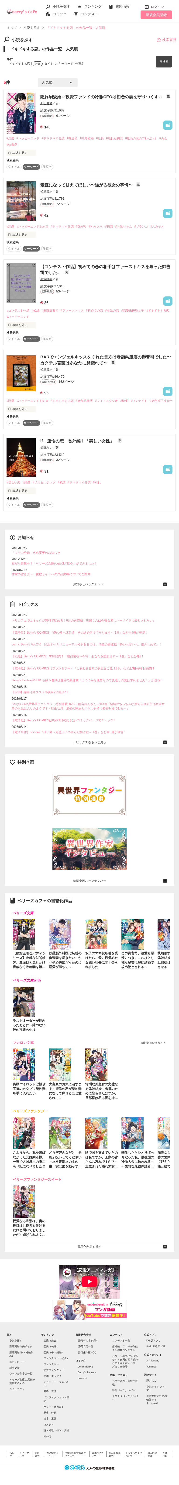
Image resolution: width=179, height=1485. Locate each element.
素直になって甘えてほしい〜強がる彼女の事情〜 (87, 185)
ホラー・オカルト (54, 1406)
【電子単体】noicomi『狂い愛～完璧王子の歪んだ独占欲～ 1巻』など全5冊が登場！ (69, 732)
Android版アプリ (155, 1346)
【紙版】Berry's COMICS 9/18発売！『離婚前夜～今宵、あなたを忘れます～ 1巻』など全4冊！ (78, 656)
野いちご (151, 1380)
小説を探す (61, 6)
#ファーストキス (72, 310)
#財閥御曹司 (50, 310)
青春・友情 (50, 1391)
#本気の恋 (112, 310)
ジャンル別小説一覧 (20, 1373)
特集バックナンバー (123, 1390)
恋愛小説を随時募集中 (151, 1043)
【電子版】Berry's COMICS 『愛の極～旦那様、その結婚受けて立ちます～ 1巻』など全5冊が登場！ (80, 632)
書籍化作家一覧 (87, 1352)
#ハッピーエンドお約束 (32, 226)
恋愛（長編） (51, 1346)
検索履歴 (169, 40)
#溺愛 (10, 138)
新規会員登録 (156, 15)
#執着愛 (12, 144)
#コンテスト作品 (18, 310)
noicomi (82, 1378)
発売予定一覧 (85, 1346)
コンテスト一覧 (121, 1340)
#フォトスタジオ (106, 401)
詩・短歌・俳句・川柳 (56, 1430)
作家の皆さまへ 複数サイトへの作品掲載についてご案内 (51, 574)
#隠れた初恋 (114, 138)
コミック (60, 14)
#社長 (100, 138)
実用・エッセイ (53, 1375)
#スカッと (157, 226)
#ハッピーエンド (28, 138)
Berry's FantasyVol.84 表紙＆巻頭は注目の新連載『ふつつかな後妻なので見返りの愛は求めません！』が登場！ (87, 680)
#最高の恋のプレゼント (141, 138)
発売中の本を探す (88, 1340)
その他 (47, 1436)
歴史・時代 (50, 1412)
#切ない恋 (13, 482)
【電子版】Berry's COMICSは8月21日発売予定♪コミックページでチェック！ (64, 720)
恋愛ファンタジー (54, 1370)
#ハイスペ (96, 226)
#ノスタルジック (44, 482)
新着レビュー (17, 1362)
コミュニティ (17, 1389)
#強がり (81, 226)
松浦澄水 (46, 191)
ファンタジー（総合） (56, 1358)
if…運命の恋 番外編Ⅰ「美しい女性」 (77, 441)
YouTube (151, 1366)
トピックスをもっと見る (89, 742)
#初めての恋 (94, 310)
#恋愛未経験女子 (132, 310)
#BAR (124, 401)
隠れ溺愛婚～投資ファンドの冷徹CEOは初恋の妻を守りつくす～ (102, 96)
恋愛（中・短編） (54, 1352)
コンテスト (89, 14)
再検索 (164, 61)
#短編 (35, 310)
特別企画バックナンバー (89, 881)
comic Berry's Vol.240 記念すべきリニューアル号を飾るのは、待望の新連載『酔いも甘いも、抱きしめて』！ (87, 644)
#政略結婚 (87, 138)
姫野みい (46, 447)
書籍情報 (123, 6)
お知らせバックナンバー (89, 584)
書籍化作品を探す (89, 1246)
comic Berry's (85, 1366)
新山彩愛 (46, 103)
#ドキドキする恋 (53, 138)
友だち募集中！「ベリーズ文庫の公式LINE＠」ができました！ (54, 563)
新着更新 (14, 1367)
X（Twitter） (153, 1360)
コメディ (49, 1424)
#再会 (163, 138)
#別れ (97, 482)
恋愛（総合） (51, 1340)
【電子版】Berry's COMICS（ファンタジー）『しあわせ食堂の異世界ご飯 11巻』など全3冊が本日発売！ (83, 668)
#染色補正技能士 (161, 401)
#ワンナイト (139, 401)
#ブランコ (141, 226)
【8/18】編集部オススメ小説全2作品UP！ (40, 692)
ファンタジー (51, 1364)
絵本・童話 (50, 1418)
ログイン (157, 7)
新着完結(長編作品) (20, 1346)
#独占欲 (72, 138)
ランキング (93, 6)
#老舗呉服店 (84, 401)
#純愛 (26, 482)
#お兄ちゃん (123, 226)
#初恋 (109, 226)
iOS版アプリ (153, 1340)
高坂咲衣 (46, 279)
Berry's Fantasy (87, 1372)
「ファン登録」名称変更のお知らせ (36, 552)
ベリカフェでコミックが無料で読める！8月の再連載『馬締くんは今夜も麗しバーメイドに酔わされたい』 (84, 620)
